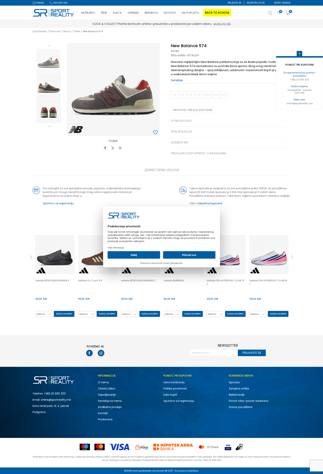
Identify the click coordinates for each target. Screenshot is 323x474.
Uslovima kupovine (210, 203)
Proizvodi (55, 31)
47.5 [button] (224, 95)
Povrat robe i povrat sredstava (248, 401)
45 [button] (190, 95)
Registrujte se (256, 2)
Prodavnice (105, 419)
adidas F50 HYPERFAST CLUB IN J (268, 282)
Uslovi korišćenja (173, 382)
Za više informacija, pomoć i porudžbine (299, 74)
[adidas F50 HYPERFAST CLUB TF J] (226, 254)
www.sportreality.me (144, 470)
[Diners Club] (142, 447)
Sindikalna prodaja (109, 407)
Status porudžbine (240, 407)
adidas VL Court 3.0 (90, 280)
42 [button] (198, 95)
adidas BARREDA (174, 280)
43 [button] (174, 95)
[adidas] (41, 270)
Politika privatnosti (175, 388)
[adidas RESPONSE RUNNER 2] (54, 254)
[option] (48, 61)
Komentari (179, 143)
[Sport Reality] (53, 13)
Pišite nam (299, 99)
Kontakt (103, 413)
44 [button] (182, 95)
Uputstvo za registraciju (58, 203)
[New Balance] (76, 129)
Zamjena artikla (239, 388)
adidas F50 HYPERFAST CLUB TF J (225, 282)
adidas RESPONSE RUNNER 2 (52, 280)
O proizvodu (181, 121)
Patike (76, 31)
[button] (274, 14)
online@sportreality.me (299, 103)
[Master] (99, 447)
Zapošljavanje (107, 395)
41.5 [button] (215, 95)
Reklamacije (236, 395)
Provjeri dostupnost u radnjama (198, 153)
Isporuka (234, 382)
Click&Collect (107, 388)
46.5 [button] (207, 95)
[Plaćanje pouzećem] (239, 447)
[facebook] (89, 353)
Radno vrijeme (299, 86)
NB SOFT (169, 470)
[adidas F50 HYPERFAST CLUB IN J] (268, 254)
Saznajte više (179, 24)
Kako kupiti (170, 395)
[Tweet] (113, 148)
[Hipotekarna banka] (173, 447)
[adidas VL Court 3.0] (97, 254)
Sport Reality (40, 31)
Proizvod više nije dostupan (192, 110)
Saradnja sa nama (110, 401)
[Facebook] (105, 148)
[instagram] (101, 353)
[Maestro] (85, 447)
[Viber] (120, 148)
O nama (103, 382)
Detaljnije (177, 80)
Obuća (66, 31)
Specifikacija (181, 132)
